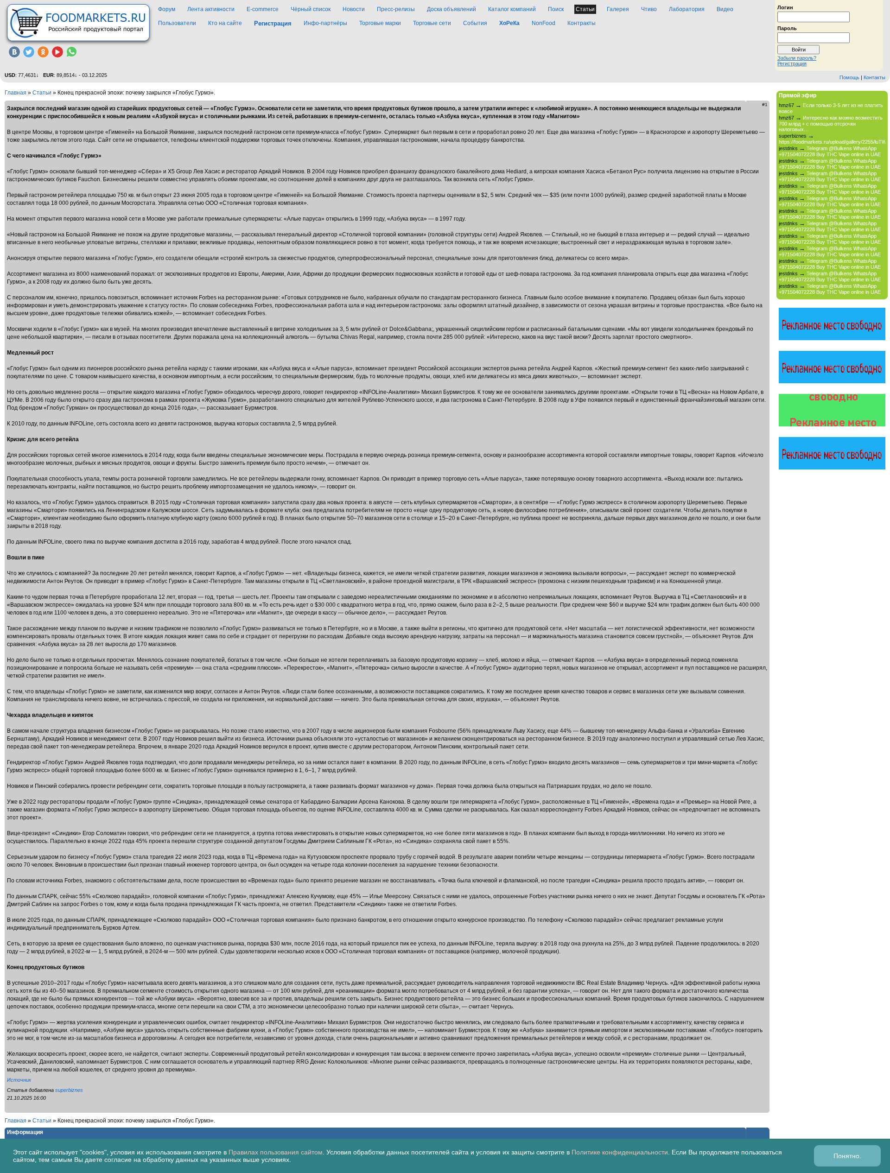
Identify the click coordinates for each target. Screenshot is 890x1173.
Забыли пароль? (796, 58)
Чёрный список (311, 9)
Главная (15, 92)
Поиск (556, 9)
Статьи (585, 9)
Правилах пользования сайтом (276, 1152)
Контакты (874, 77)
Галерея (618, 9)
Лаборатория (687, 9)
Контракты (581, 23)
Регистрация (792, 63)
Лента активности (211, 9)
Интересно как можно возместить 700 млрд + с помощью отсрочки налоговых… (831, 123)
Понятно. (847, 1156)
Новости (354, 9)
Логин (785, 7)
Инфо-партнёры (325, 23)
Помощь (849, 77)
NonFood (543, 23)
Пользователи (177, 23)
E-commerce (263, 9)
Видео (725, 9)
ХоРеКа (509, 23)
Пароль (787, 27)
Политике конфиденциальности (620, 1152)
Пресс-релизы (396, 9)
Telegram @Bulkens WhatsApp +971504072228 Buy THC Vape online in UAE (830, 151)
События (475, 23)
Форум (166, 9)
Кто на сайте (225, 23)
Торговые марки (380, 23)
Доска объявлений (451, 9)
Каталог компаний (512, 9)
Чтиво (649, 9)
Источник (19, 1080)
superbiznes (69, 1090)
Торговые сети (432, 23)
